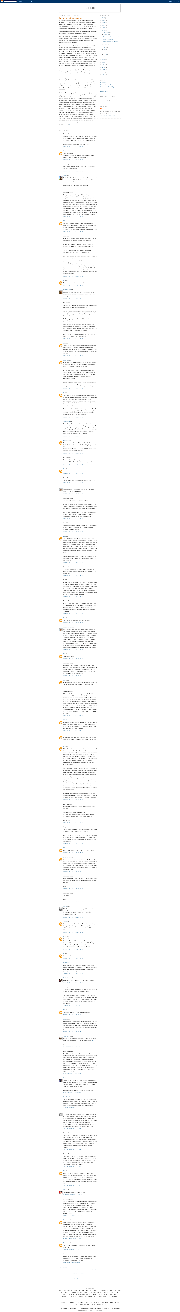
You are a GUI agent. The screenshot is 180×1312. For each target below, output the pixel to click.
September (106, 34)
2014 (103, 27)
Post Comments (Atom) (72, 1278)
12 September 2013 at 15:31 (73, 562)
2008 (103, 69)
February (106, 57)
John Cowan (66, 720)
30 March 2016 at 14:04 (71, 1263)
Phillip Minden (67, 289)
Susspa (65, 921)
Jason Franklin (67, 1097)
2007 (103, 72)
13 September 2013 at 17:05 (73, 843)
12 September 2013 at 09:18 (73, 147)
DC (64, 221)
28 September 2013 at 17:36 (73, 1032)
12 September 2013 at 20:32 (73, 687)
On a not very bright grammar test (111, 37)
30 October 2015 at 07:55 (72, 1250)
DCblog (90, 7)
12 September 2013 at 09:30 (73, 160)
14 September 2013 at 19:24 (73, 872)
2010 (103, 64)
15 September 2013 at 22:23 (73, 889)
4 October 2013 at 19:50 (72, 1074)
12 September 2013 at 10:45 (73, 298)
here (93, 1040)
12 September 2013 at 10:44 (73, 285)
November (106, 32)
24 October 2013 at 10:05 (72, 1128)
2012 (103, 60)
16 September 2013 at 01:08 (73, 902)
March (105, 54)
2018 (103, 18)
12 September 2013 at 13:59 (73, 473)
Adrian (65, 906)
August (106, 44)
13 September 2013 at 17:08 (73, 853)
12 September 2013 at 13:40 (73, 453)
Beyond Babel (104, 91)
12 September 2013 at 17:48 (73, 623)
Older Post (95, 1270)
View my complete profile (108, 115)
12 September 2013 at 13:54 (73, 464)
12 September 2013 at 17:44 (73, 613)
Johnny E (65, 360)
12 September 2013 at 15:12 (73, 532)
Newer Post (62, 1270)
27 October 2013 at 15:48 (72, 1185)
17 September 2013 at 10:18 (73, 958)
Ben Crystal (103, 89)
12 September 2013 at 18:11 (73, 659)
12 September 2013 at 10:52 (73, 356)
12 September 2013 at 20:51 (73, 716)
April (105, 52)
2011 (103, 62)
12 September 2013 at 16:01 (73, 575)
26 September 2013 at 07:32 (73, 1005)
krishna (65, 1190)
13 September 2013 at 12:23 (73, 823)
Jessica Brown (66, 978)
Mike (64, 175)
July (105, 47)
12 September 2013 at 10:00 (73, 216)
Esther (64, 936)
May (105, 49)
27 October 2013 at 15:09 (72, 1149)
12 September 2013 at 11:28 (73, 388)
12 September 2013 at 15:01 (73, 519)
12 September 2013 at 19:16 (73, 676)
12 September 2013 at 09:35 (73, 171)
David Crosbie (67, 1078)
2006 (103, 74)
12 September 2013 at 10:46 (73, 339)
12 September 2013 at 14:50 (73, 483)
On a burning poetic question (110, 41)
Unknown (65, 440)
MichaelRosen (67, 487)
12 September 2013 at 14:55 (73, 494)
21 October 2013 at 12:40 (72, 1108)
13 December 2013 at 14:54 (73, 1215)
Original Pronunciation (106, 85)
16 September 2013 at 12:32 (73, 932)
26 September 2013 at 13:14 (73, 1015)
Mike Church (66, 421)
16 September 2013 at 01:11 (73, 917)
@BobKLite (66, 1036)
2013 (103, 30)
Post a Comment (63, 1267)
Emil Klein (66, 962)
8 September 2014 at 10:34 (72, 1238)
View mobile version (78, 1273)
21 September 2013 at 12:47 (73, 983)
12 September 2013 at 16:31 (73, 596)
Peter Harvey (66, 857)
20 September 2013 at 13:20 (73, 973)
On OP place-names (108, 39)
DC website (103, 82)
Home (78, 1270)
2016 (103, 23)
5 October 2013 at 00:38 (72, 1092)
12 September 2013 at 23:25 (73, 742)
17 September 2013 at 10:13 (73, 949)
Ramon (65, 1019)
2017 (103, 20)
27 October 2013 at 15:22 (72, 1166)
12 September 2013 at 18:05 (73, 649)
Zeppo (65, 151)
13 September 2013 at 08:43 (73, 800)
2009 (103, 67)
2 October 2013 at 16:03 (72, 1047)
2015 (103, 25)
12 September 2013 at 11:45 (73, 417)
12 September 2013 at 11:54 (73, 436)
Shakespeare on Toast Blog (107, 87)
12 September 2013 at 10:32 (73, 276)
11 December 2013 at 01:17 (73, 1195)
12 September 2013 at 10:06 (73, 232)
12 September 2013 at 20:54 (73, 731)
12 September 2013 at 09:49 (73, 188)
